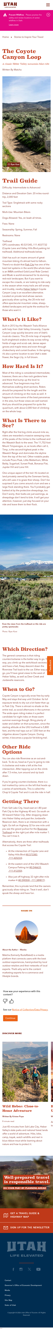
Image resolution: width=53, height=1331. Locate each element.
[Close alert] (48, 15)
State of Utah (10, 1305)
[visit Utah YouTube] (38, 1269)
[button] (50, 665)
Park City (29, 265)
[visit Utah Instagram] (21, 1269)
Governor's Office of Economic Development (23, 1285)
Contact (8, 1280)
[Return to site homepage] (26, 5)
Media (7, 1290)
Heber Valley (30, 289)
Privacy (7, 1295)
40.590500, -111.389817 (31, 880)
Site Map (8, 1300)
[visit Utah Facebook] (13, 1269)
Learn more (14, 25)
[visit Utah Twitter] (29, 1269)
